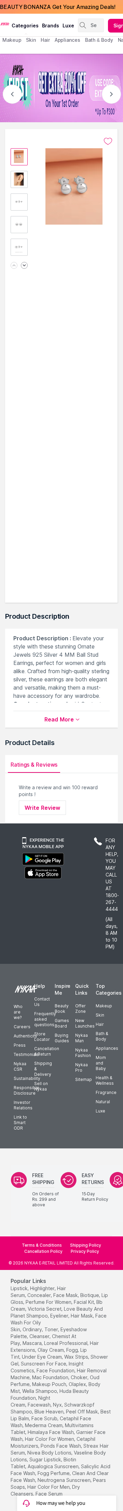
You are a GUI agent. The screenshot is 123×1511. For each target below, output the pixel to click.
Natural (103, 1101)
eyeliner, (59, 1316)
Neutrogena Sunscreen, (65, 1480)
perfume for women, (49, 1302)
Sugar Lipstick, (45, 1459)
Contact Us (42, 1001)
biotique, (90, 1295)
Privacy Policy (85, 1251)
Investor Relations (23, 1105)
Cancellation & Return (46, 1051)
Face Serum (49, 1494)
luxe (68, 25)
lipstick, (20, 1288)
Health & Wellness (105, 1080)
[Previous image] (14, 266)
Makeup (104, 1005)
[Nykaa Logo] (5, 23)
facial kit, (84, 1302)
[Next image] (24, 266)
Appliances (107, 1048)
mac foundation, (50, 1377)
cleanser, (40, 1336)
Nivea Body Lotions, (49, 1453)
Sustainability (27, 1078)
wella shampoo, (40, 1391)
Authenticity (25, 1035)
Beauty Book (62, 1008)
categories (25, 25)
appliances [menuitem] (67, 40)
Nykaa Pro (81, 1067)
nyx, (58, 1405)
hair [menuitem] (45, 40)
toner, (51, 1329)
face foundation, (56, 1370)
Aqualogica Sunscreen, (54, 1466)
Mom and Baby (101, 1063)
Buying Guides (62, 1038)
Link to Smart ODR (20, 1123)
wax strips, (76, 1357)
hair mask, (82, 1316)
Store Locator (42, 1036)
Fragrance (106, 1092)
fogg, (72, 1350)
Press (20, 1045)
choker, (79, 1377)
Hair (100, 1024)
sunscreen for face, (44, 1364)
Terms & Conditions (42, 1245)
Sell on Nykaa (41, 1086)
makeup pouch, (49, 1384)
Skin (100, 1015)
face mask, (66, 1295)
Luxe (100, 1110)
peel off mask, (82, 1411)
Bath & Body (102, 1036)
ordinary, (33, 1329)
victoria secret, (45, 1309)
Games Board (62, 1023)
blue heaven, (50, 1411)
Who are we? (18, 1012)
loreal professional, (66, 1343)
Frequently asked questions (45, 1019)
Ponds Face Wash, (61, 1446)
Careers (22, 1026)
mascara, (33, 1343)
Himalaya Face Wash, (51, 1432)
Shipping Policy (85, 1245)
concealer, (39, 1295)
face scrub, (44, 1418)
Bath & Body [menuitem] (99, 40)
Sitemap (83, 1079)
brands (50, 25)
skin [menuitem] (31, 40)
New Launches (85, 1023)
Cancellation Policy (43, 1251)
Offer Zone (80, 1008)
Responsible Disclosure (26, 1090)
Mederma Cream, (44, 1425)
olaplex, (78, 1384)
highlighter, (43, 1288)
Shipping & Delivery (43, 1069)
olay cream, (51, 1350)
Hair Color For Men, (49, 1487)
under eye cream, (42, 1357)
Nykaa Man (81, 1038)
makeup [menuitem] (11, 40)
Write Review (42, 807)
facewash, (40, 1405)
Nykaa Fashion (83, 1052)
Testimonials (26, 1054)
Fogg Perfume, (54, 1473)
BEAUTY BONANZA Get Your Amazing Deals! (57, 6)
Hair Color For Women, (50, 1439)
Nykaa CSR (20, 1066)
